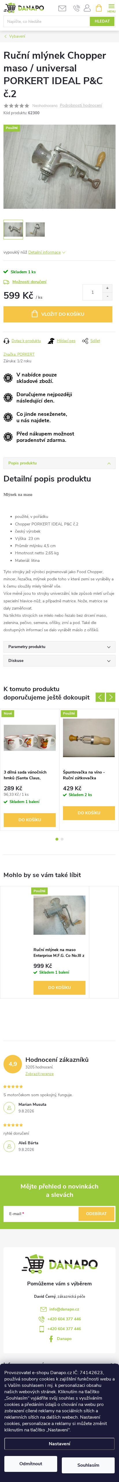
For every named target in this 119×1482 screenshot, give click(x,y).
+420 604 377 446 (64, 1319)
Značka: (19, 354)
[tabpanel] (30, 769)
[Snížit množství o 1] (107, 296)
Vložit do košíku (62, 314)
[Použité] (89, 737)
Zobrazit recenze (39, 1074)
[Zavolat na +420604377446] (76, 8)
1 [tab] (56, 839)
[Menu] (111, 7)
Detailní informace (44, 252)
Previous (100, 697)
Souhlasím (88, 1465)
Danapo (64, 1338)
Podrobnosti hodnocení (81, 105)
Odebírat (96, 1214)
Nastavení (59, 1444)
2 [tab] (62, 839)
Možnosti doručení (29, 282)
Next (110, 697)
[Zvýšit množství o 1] (107, 288)
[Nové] (30, 737)
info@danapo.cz (64, 1309)
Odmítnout (30, 1464)
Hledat (102, 21)
